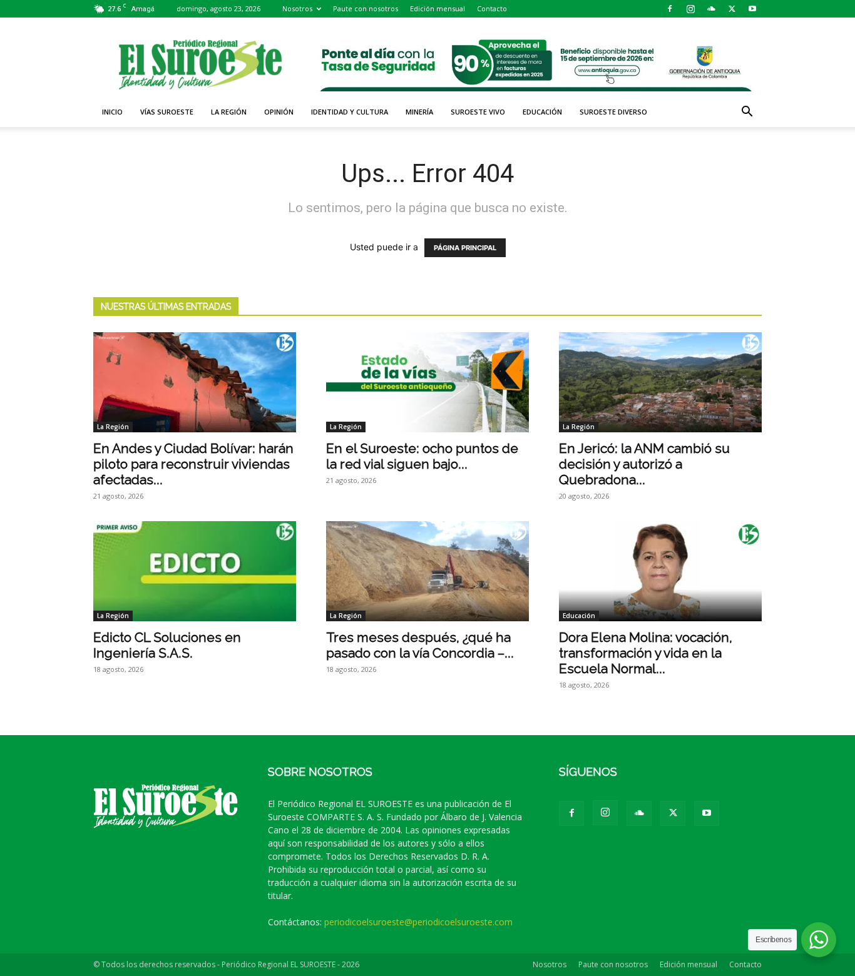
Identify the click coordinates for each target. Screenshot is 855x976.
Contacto (492, 8)
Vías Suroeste (166, 111)
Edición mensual (437, 8)
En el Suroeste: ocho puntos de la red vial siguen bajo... (422, 456)
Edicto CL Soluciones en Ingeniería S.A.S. (167, 645)
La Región (229, 111)
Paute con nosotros (365, 8)
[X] (731, 9)
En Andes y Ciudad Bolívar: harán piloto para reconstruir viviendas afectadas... (193, 463)
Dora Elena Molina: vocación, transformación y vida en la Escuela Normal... (645, 652)
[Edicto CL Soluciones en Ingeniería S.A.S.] (194, 571)
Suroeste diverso (613, 111)
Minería (419, 111)
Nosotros (297, 8)
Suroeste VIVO (478, 111)
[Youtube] (752, 9)
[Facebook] (669, 9)
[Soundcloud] (711, 9)
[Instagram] (690, 9)
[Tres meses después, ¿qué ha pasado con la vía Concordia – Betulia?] (427, 571)
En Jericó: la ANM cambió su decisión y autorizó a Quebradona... (644, 463)
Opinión (279, 111)
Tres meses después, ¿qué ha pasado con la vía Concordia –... (420, 645)
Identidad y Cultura (349, 111)
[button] (747, 113)
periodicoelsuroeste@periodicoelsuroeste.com (418, 922)
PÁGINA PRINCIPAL (465, 247)
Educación (542, 111)
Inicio (112, 111)
